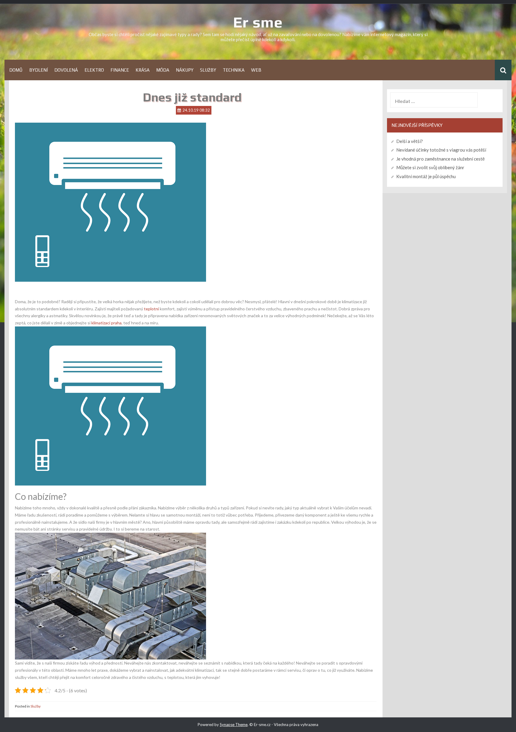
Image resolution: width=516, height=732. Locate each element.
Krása (143, 70)
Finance (119, 70)
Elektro (94, 70)
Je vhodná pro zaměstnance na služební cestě (440, 158)
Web (256, 70)
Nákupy (185, 70)
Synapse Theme (234, 724)
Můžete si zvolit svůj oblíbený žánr (430, 167)
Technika (234, 70)
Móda (162, 70)
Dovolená (66, 70)
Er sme (258, 22)
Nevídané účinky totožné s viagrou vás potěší (441, 149)
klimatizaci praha (106, 322)
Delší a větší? (409, 141)
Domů (16, 70)
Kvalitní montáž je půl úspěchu (426, 176)
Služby (208, 70)
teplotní (151, 308)
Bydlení (38, 70)
